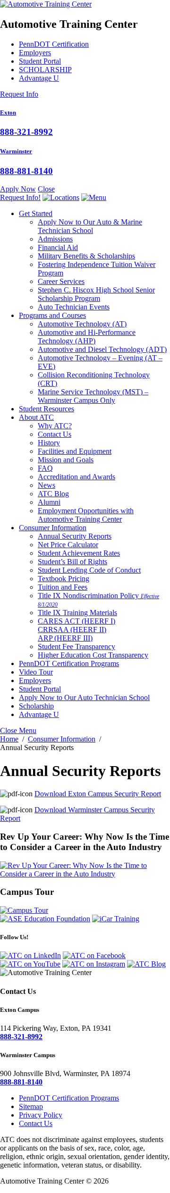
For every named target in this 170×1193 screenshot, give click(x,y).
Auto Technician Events (74, 307)
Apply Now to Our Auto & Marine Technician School (90, 226)
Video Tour (36, 672)
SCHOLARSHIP (45, 70)
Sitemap (31, 1106)
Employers (35, 53)
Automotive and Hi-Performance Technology (87, 336)
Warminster (16, 151)
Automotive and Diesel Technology (102, 349)
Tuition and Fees (62, 587)
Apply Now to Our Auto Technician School (84, 697)
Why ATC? (55, 426)
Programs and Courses (52, 315)
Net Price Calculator (68, 545)
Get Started (35, 213)
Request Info (19, 94)
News (46, 485)
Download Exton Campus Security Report (97, 794)
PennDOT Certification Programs (69, 663)
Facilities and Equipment (74, 451)
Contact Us (54, 434)
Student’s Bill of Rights (72, 562)
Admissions (55, 239)
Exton (8, 112)
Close (46, 189)
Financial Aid (58, 247)
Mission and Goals (66, 460)
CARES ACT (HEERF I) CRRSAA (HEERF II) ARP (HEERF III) (76, 629)
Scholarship (36, 706)
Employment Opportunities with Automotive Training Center (86, 515)
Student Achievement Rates (79, 553)
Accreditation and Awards (76, 477)
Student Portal (40, 61)
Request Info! (20, 197)
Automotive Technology (82, 324)
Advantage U (39, 78)
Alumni (49, 502)
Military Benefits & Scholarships (86, 256)
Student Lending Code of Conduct (89, 570)
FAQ (45, 468)
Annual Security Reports (74, 536)
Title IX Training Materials (77, 613)
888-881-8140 (26, 171)
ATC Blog (53, 494)
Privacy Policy (40, 1115)
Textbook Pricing (63, 579)
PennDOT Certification (54, 44)
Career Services (61, 281)
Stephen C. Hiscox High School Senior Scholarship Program (96, 294)
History (49, 443)
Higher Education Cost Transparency (93, 655)
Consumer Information (52, 528)
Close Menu (18, 730)
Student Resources (46, 409)
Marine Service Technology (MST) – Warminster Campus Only (93, 396)
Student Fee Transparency (76, 646)
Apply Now (18, 189)
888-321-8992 (26, 132)
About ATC (36, 417)
